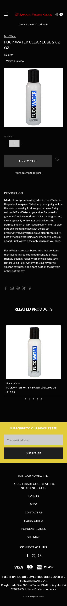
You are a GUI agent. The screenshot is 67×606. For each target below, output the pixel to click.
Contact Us (33, 512)
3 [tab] (33, 399)
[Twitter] (24, 288)
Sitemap (33, 536)
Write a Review (15, 60)
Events (33, 496)
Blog (33, 504)
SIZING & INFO (33, 520)
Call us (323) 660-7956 (33, 580)
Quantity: (8, 136)
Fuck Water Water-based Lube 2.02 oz (31, 387)
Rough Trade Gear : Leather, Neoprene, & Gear (33, 485)
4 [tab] (37, 399)
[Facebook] (6, 288)
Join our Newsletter (33, 475)
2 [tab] (29, 399)
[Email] (12, 288)
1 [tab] (25, 399)
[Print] (18, 288)
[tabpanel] (33, 359)
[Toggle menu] (4, 14)
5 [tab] (41, 399)
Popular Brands (33, 528)
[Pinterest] (30, 288)
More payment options (27, 172)
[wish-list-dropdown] (57, 159)
